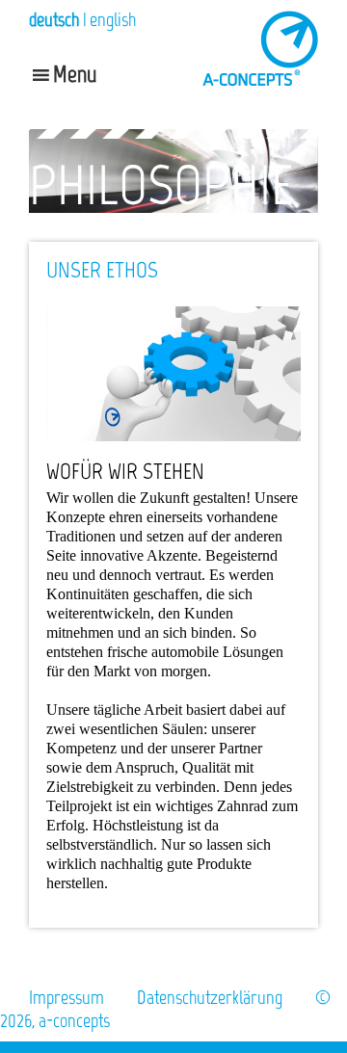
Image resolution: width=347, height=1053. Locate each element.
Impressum (66, 997)
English (113, 19)
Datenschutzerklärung (209, 997)
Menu (74, 74)
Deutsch (54, 19)
